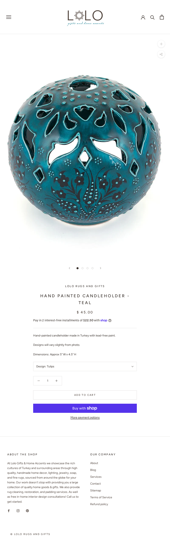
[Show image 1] (77, 268)
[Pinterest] (27, 510)
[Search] (152, 17)
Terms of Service (101, 497)
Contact (95, 483)
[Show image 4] (92, 268)
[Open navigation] (8, 17)
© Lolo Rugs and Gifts (30, 534)
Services (96, 477)
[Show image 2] (82, 268)
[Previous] (69, 268)
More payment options (85, 417)
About (94, 463)
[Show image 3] (87, 268)
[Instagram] (18, 510)
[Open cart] (162, 17)
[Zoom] (161, 44)
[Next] (100, 268)
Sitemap (95, 490)
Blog (93, 470)
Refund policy (99, 504)
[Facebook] (8, 510)
